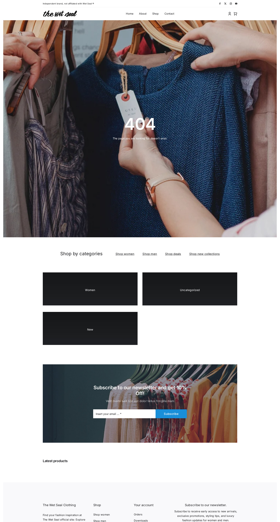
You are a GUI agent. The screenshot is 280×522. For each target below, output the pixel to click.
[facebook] (220, 4)
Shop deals (173, 254)
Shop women (125, 254)
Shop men (149, 254)
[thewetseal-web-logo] (60, 10)
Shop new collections (204, 254)
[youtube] (236, 4)
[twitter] (225, 4)
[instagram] (231, 4)
